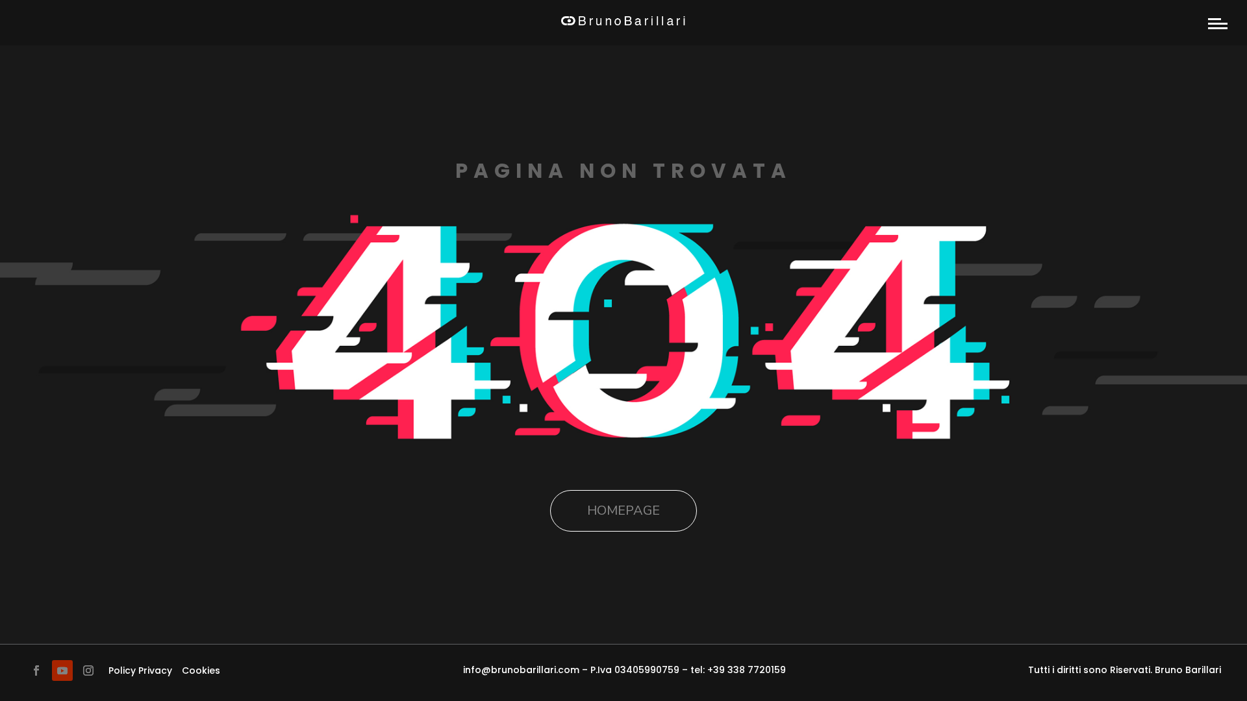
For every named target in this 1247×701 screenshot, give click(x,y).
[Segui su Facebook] (36, 670)
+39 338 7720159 (746, 669)
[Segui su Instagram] (88, 670)
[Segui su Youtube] (62, 670)
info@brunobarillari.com (521, 669)
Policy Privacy (140, 670)
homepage (623, 510)
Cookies (201, 670)
